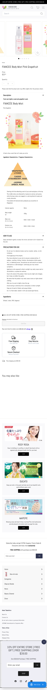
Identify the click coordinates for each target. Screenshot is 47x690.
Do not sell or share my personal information (13, 620)
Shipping (4, 319)
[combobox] (23, 13)
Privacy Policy (5, 632)
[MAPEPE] (23, 507)
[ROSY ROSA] (23, 433)
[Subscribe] (37, 665)
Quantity (4, 79)
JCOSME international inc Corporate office (12, 623)
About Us (4, 614)
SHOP (23, 454)
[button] (23, 95)
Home (3, 62)
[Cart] (37, 7)
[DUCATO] (23, 470)
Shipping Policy (6, 638)
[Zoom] (37, 53)
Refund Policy (5, 635)
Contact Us (5, 617)
